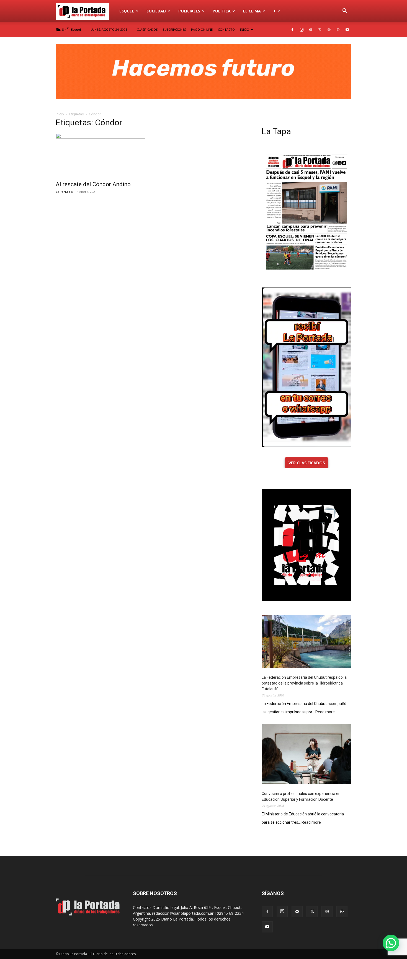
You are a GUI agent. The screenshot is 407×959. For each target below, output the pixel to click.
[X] (320, 29)
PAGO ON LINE (202, 29)
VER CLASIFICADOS (306, 462)
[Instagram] (301, 29)
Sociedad (156, 11)
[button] (344, 11)
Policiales (189, 11)
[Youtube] (347, 29)
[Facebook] (292, 29)
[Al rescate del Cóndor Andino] (100, 155)
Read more (325, 712)
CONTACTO (226, 29)
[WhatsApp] (338, 29)
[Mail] (310, 29)
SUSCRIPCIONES (174, 29)
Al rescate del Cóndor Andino (93, 184)
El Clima (252, 11)
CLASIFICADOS (147, 29)
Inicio (60, 114)
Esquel (126, 11)
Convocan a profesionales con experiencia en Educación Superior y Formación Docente (301, 796)
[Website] (329, 29)
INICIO (244, 29)
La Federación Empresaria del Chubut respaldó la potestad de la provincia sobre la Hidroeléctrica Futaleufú (304, 683)
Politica (222, 11)
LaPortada (64, 192)
